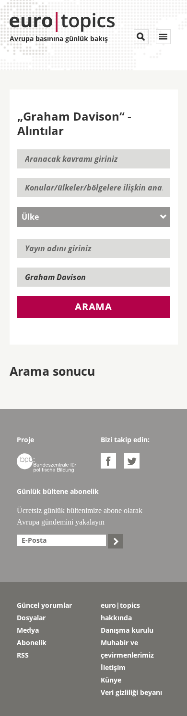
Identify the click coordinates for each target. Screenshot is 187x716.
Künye (111, 679)
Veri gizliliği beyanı (131, 692)
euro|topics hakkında (120, 611)
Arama (93, 306)
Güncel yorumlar (44, 605)
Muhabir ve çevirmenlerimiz (127, 649)
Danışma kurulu (127, 630)
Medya (28, 630)
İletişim (113, 667)
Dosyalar (31, 617)
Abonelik (32, 642)
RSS (23, 655)
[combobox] (93, 217)
